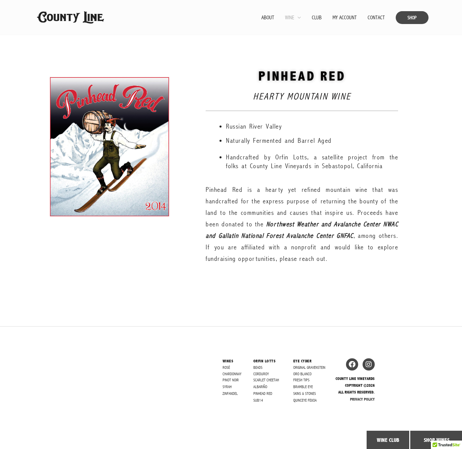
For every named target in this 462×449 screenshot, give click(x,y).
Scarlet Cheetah (266, 380)
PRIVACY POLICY (362, 399)
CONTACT (376, 18)
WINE (289, 18)
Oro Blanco (302, 374)
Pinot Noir (231, 380)
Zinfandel (230, 393)
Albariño (260, 386)
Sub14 (258, 400)
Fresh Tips (301, 380)
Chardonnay (232, 374)
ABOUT (267, 18)
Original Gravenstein (309, 367)
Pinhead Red (262, 393)
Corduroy (261, 374)
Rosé (226, 367)
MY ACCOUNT (344, 18)
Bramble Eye (303, 386)
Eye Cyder (302, 361)
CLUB (317, 18)
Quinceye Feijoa (305, 400)
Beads (257, 367)
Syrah (227, 386)
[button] (412, 17)
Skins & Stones (304, 393)
